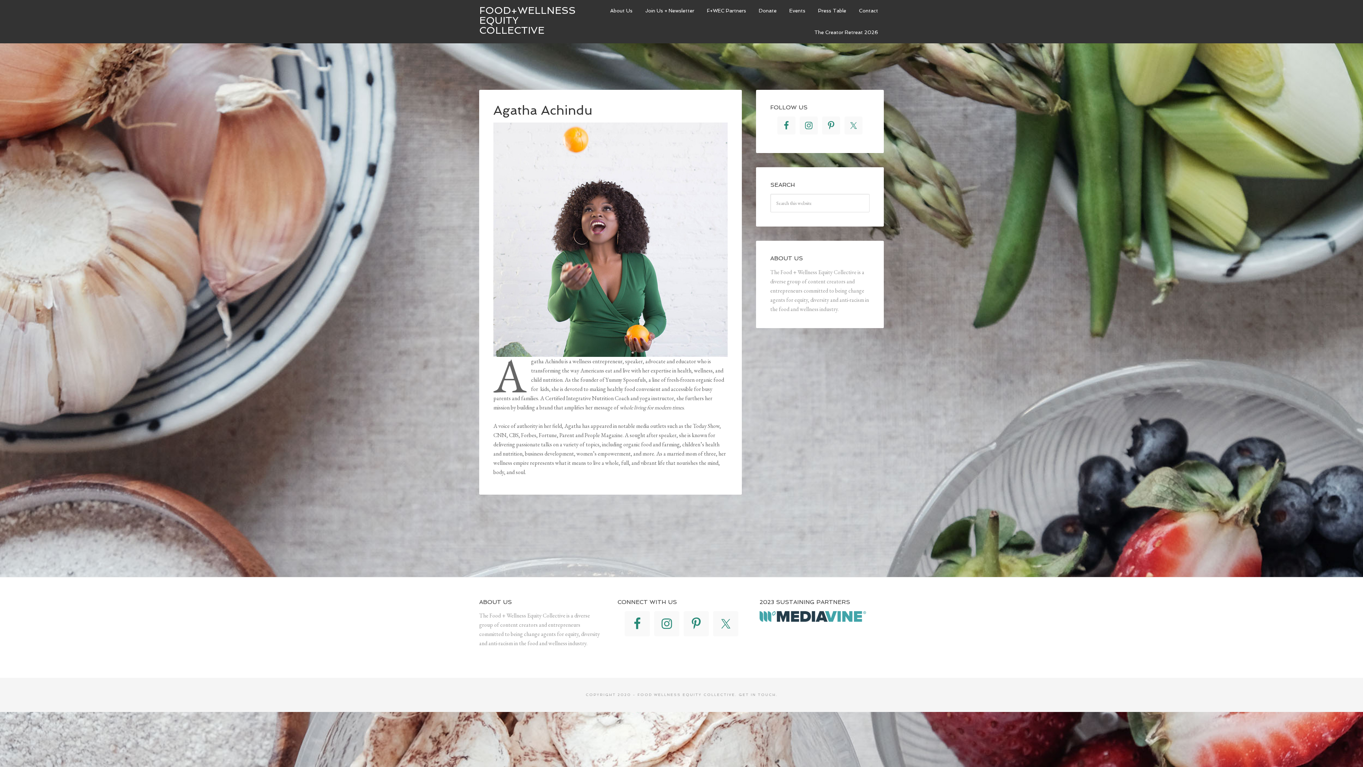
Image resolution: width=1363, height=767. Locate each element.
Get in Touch (757, 695)
